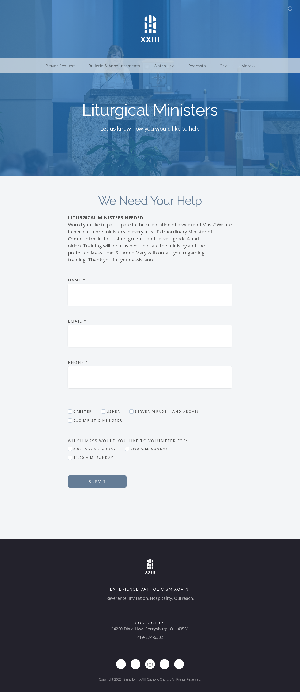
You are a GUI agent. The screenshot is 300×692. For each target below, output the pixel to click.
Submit (97, 481)
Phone (78, 362)
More (246, 66)
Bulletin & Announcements (114, 66)
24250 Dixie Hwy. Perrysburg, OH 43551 (150, 629)
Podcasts (197, 66)
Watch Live (164, 66)
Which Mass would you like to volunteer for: (128, 440)
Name (77, 280)
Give (223, 66)
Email (77, 321)
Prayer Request (60, 66)
